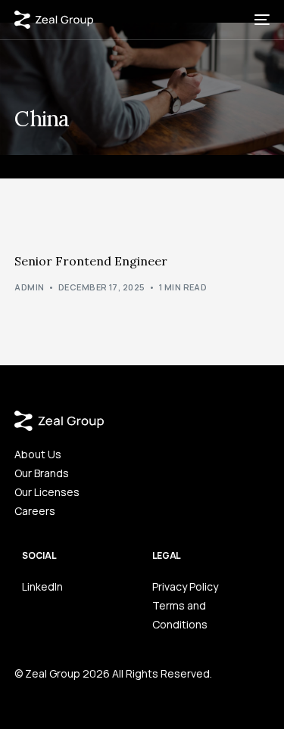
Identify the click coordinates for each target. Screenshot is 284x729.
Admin (29, 287)
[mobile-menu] (260, 20)
